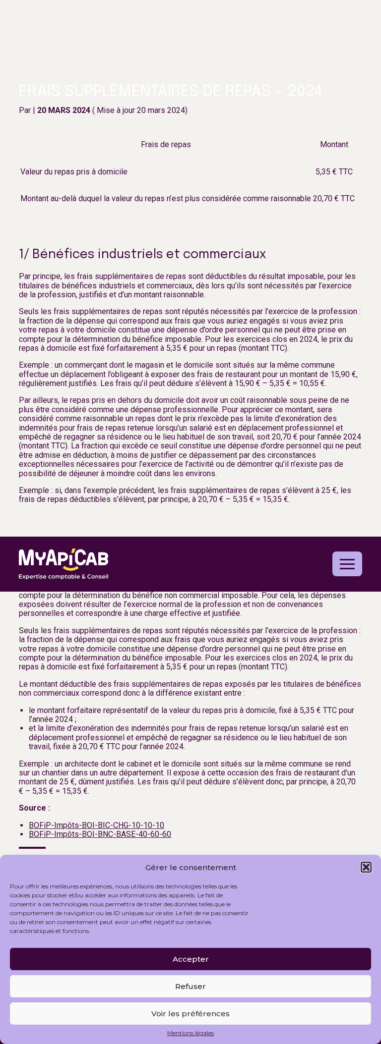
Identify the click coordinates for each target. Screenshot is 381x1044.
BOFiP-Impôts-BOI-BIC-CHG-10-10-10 (96, 825)
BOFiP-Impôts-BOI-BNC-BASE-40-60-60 (100, 834)
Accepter (191, 959)
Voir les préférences (190, 1013)
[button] (366, 867)
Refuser (190, 986)
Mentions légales (190, 1033)
